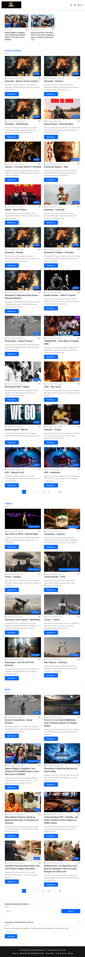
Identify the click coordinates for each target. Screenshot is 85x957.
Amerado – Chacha (53, 81)
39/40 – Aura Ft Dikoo (16, 209)
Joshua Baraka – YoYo (54, 577)
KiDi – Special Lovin (14, 472)
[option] (16, 28)
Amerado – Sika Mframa (16, 124)
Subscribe (11, 936)
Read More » (11, 94)
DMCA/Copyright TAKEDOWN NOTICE (32, 953)
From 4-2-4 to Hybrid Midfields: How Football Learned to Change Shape (60, 723)
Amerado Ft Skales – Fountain (58, 252)
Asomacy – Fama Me (54, 209)
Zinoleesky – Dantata (54, 534)
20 (49, 492)
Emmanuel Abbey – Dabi (56, 167)
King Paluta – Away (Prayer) (19, 341)
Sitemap (63, 950)
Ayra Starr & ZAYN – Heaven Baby (21, 534)
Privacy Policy (49, 953)
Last (60, 492)
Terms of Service (60, 953)
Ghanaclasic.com (53, 950)
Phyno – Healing (13, 577)
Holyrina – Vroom (52, 429)
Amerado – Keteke (14, 252)
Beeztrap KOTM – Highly (17, 386)
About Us (15, 953)
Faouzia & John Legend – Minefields (22, 619)
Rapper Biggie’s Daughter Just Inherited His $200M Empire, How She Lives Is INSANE (22, 771)
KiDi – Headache (52, 472)
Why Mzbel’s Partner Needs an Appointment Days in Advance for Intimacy (22, 820)
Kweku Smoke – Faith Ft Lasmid (59, 295)
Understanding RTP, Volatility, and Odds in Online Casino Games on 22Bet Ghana (61, 820)
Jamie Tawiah (10, 78)
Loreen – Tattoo (52, 619)
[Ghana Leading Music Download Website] (11, 4)
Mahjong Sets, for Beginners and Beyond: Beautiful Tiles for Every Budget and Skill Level (60, 869)
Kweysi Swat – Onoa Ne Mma (58, 124)
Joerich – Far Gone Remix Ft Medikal (23, 167)
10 (43, 492)
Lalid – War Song (52, 386)
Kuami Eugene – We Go (16, 429)
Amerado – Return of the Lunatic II (22, 81)
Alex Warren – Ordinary (55, 662)
